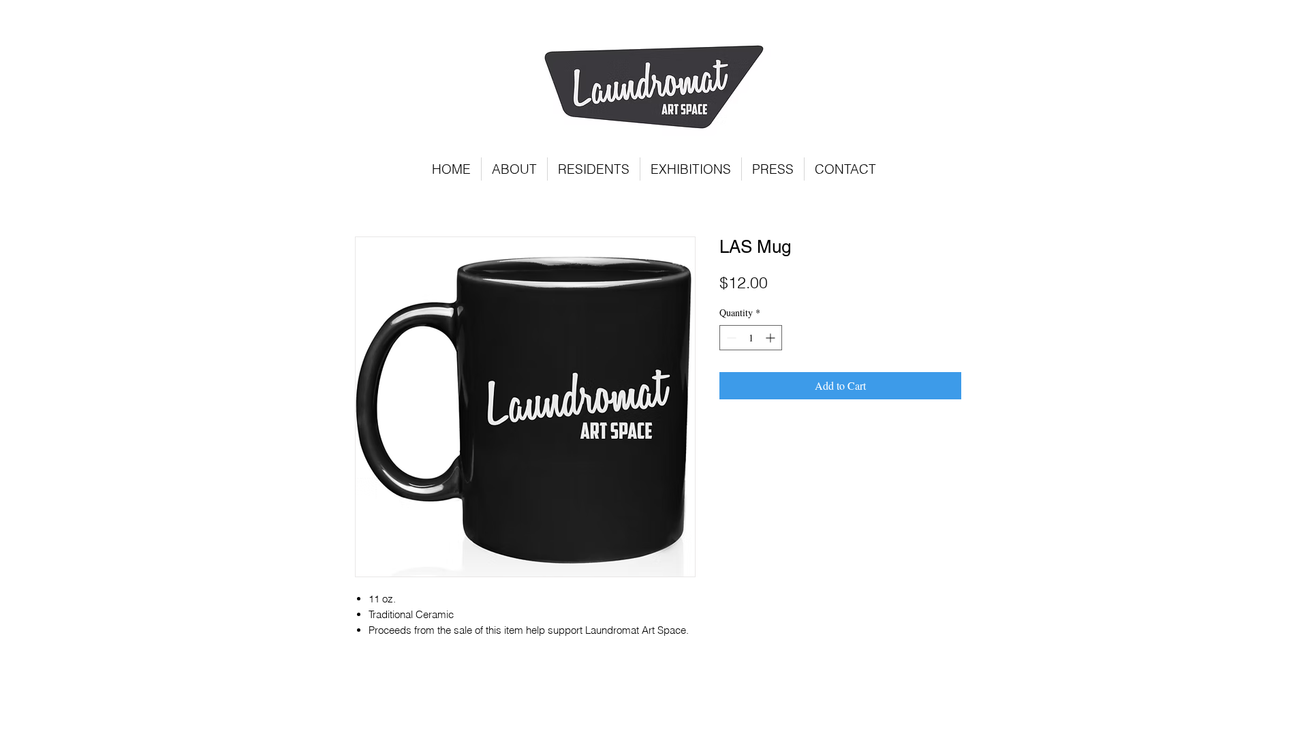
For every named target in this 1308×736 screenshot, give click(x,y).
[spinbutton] (750, 338)
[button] (594, 169)
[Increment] (771, 338)
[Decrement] (729, 338)
